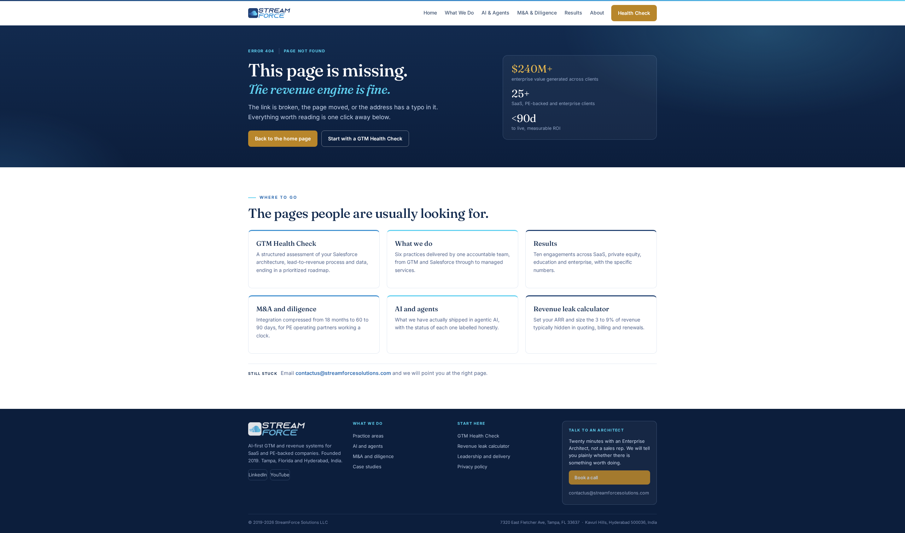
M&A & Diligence (537, 13)
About (597, 13)
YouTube (280, 474)
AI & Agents (495, 13)
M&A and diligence (286, 309)
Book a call (586, 477)
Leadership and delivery (483, 456)
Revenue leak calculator (571, 309)
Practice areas (368, 436)
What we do (413, 243)
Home (430, 13)
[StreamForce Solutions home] (269, 13)
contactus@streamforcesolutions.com (343, 373)
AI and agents (416, 309)
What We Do (459, 13)
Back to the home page (283, 138)
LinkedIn (258, 474)
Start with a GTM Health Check (365, 138)
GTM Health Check (286, 243)
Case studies (367, 466)
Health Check (634, 13)
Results (573, 13)
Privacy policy (472, 466)
